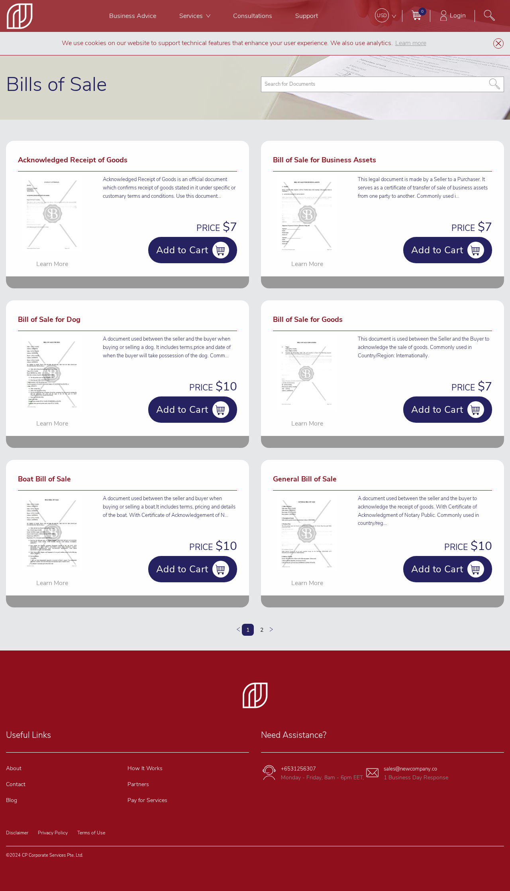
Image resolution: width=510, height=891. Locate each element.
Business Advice (132, 16)
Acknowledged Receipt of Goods (73, 160)
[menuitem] (132, 16)
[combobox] (382, 84)
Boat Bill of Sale (44, 479)
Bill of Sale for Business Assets (324, 160)
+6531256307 (298, 769)
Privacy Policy (53, 833)
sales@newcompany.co (410, 769)
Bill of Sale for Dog (49, 319)
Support (306, 16)
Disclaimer (17, 833)
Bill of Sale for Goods (308, 319)
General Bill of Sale (305, 479)
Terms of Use (91, 833)
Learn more (410, 43)
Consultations (252, 16)
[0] (416, 15)
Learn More (52, 264)
